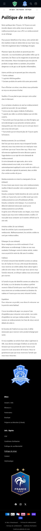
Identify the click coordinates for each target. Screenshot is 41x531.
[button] (4, 3)
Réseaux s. (8, 408)
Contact (7, 456)
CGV (5, 436)
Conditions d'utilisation (12, 441)
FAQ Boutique (8, 461)
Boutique (7, 417)
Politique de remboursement (28, 522)
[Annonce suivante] (37, 9)
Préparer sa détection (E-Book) (14, 422)
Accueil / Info (8, 403)
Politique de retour (10, 451)
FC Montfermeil (14, 522)
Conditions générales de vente (21, 529)
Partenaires (8, 412)
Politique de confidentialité (13, 446)
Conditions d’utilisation (30, 526)
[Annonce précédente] (4, 9)
